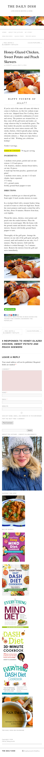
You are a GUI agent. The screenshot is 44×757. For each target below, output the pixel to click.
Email (4, 399)
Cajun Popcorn (35, 43)
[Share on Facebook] (5, 314)
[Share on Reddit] (9, 314)
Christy (9, 65)
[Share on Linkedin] (13, 314)
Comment (6, 369)
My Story (28, 32)
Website (5, 406)
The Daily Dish (22, 6)
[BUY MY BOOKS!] (14, 547)
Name (4, 392)
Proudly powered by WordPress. (32, 751)
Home (4, 32)
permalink (8, 320)
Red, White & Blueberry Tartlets (11, 332)
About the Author (15, 32)
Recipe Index (31, 36)
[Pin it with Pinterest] (11, 314)
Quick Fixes (19, 36)
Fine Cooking (15, 318)
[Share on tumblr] (15, 314)
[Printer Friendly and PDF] (10, 309)
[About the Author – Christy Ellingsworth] (22, 463)
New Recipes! (7, 36)
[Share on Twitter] (7, 314)
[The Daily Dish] (22, 21)
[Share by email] (18, 314)
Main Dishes (29, 317)
